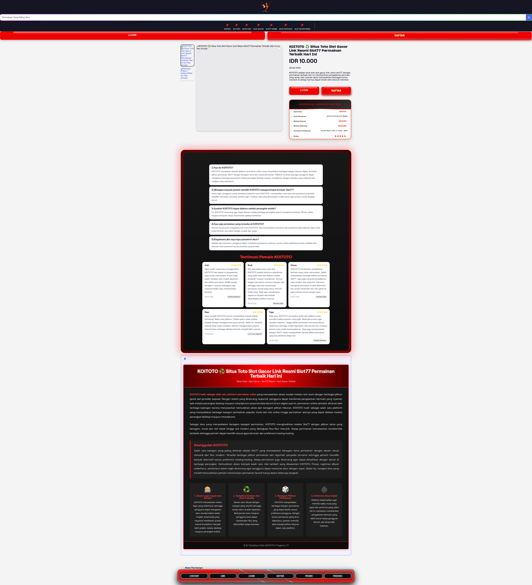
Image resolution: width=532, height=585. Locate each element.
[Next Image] (280, 88)
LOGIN (132, 35)
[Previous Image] (198, 88)
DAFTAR (336, 90)
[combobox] (263, 17)
